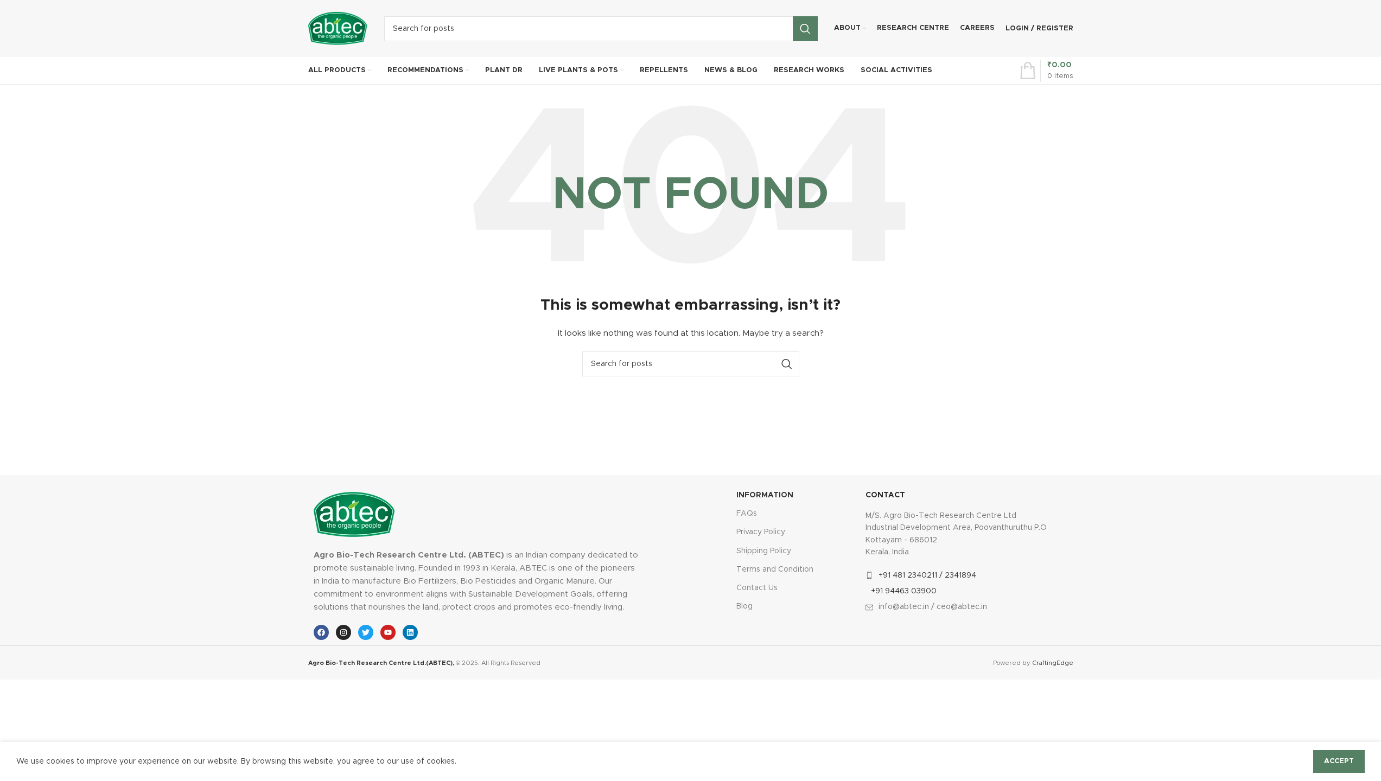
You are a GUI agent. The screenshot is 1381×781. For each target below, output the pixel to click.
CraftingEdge (1052, 663)
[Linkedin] (410, 632)
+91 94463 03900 (904, 591)
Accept (1339, 761)
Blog (744, 606)
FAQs (746, 513)
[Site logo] (338, 28)
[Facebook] (321, 632)
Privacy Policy (760, 532)
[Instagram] (343, 632)
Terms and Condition (774, 569)
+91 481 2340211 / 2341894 (927, 575)
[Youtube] (388, 632)
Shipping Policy (763, 551)
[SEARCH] (805, 28)
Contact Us (757, 588)
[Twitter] (365, 632)
